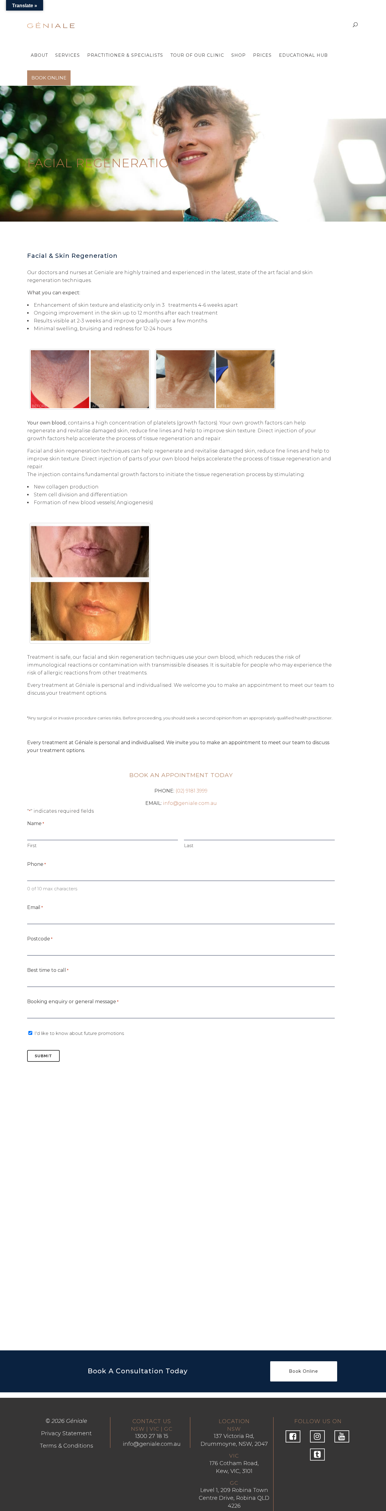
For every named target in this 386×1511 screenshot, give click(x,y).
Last (188, 845)
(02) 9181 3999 (191, 791)
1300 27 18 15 (151, 1436)
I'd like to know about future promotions (79, 1033)
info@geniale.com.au (190, 803)
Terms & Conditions (66, 1445)
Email (35, 907)
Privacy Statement (66, 1433)
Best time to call (47, 970)
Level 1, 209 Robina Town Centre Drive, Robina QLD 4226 (234, 1498)
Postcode (39, 939)
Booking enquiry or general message (73, 1001)
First (31, 845)
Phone (36, 864)
